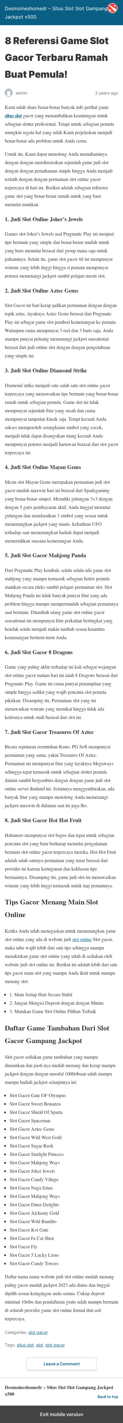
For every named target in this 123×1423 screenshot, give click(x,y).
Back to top (108, 1396)
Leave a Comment (62, 1363)
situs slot (13, 115)
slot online (82, 939)
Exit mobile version (61, 1414)
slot (39, 1344)
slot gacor (38, 1332)
